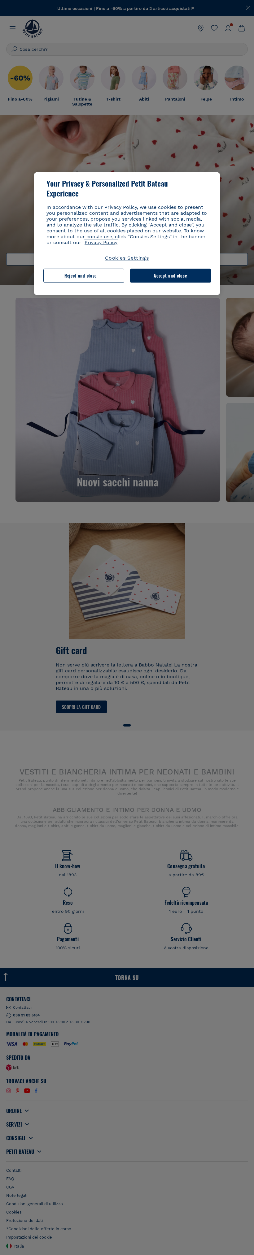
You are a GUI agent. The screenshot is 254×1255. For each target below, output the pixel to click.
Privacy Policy (101, 243)
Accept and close (170, 275)
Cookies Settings (127, 258)
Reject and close (80, 275)
